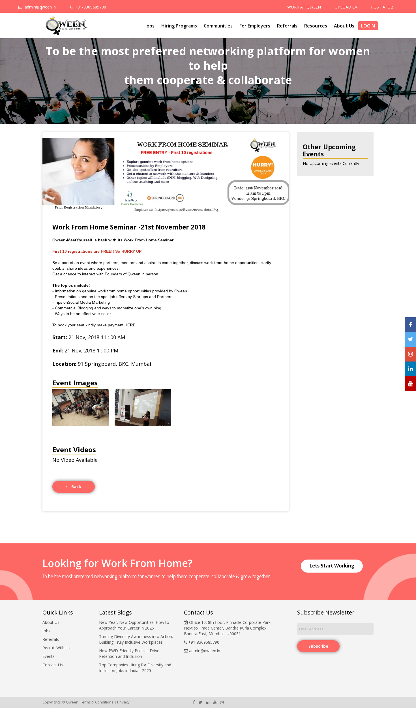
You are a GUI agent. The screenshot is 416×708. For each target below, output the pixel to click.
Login (368, 26)
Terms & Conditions (96, 702)
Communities (218, 26)
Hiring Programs (179, 26)
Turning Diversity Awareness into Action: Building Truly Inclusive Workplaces (136, 639)
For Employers (254, 26)
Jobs (150, 26)
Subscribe (318, 646)
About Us (344, 26)
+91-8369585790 (89, 7)
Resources (315, 26)
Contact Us (52, 664)
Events (48, 656)
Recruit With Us (56, 647)
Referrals (287, 26)
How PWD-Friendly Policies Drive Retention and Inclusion (129, 653)
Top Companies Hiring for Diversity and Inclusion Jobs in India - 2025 (135, 667)
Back (75, 486)
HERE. (130, 325)
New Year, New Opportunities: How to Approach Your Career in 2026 (134, 625)
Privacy (123, 702)
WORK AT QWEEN (304, 7)
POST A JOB (382, 7)
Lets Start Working (331, 565)
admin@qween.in (39, 7)
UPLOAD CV (346, 7)
